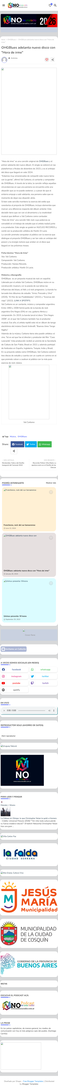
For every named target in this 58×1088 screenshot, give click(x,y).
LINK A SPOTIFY (22, 300)
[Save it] (46, 59)
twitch (45, 683)
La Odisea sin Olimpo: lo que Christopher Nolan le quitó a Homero (29, 818)
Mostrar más (51, 483)
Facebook (19, 444)
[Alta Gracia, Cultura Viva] (12, 873)
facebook (16, 669)
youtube (16, 683)
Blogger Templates (30, 1084)
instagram (16, 676)
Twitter (32, 444)
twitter (45, 676)
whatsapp (45, 669)
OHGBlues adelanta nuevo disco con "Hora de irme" (26, 571)
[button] (55, 5)
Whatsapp (46, 444)
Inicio (3, 39)
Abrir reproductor (8, 736)
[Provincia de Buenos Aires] (29, 973)
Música (13, 436)
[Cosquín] (29, 944)
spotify (16, 689)
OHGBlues (12, 39)
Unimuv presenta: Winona (15, 616)
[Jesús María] (29, 912)
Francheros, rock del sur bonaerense (19, 525)
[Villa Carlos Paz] (8, 836)
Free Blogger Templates (33, 1081)
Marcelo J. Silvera (8, 805)
